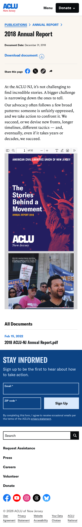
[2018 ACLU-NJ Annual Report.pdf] (41, 340)
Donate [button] (65, 8)
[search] (75, 435)
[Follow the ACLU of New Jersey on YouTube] (17, 498)
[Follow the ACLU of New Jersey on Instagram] (27, 498)
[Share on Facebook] (27, 72)
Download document (21, 55)
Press (7, 457)
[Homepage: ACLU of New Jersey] (16, 8)
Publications (16, 24)
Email (9, 386)
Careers (9, 467)
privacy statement (41, 418)
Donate (9, 485)
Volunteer (11, 476)
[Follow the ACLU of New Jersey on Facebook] (7, 498)
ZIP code (11, 400)
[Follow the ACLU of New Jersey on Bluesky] (46, 498)
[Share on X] (35, 72)
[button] (43, 71)
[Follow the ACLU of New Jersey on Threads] (36, 498)
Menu (48, 8)
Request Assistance (19, 448)
